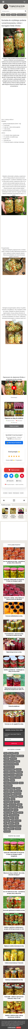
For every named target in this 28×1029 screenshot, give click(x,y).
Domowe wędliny (8, 810)
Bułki (11, 791)
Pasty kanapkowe (8, 801)
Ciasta (16, 753)
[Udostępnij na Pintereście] (22, 476)
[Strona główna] (14, 500)
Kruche (16, 810)
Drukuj (19, 480)
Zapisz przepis (15, 470)
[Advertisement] (14, 103)
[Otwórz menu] (3, 2)
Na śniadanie (14, 796)
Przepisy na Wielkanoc (9, 788)
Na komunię (7, 831)
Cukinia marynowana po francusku (14, 963)
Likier (5, 823)
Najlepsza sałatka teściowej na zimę (14, 946)
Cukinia (3, 14)
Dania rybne (7, 820)
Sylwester (18, 828)
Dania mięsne (20, 756)
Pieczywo (6, 780)
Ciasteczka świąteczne (15, 826)
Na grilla (8, 14)
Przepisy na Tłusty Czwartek (10, 783)
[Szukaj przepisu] (25, 11)
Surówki (21, 493)
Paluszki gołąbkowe (14, 706)
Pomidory (14, 14)
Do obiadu (5, 493)
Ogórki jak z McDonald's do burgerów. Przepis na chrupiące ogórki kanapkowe (14, 580)
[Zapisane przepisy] (24, 1)
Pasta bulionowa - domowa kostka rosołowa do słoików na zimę (14, 634)
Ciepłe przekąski (8, 785)
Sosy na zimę (12, 804)
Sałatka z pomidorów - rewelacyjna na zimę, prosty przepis (14, 670)
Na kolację (12, 772)
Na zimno (18, 769)
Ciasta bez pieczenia (9, 766)
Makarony (11, 823)
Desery (18, 788)
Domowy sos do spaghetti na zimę (14, 724)
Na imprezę (13, 758)
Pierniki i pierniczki (13, 807)
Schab (5, 804)
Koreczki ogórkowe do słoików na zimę (14, 910)
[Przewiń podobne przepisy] (26, 513)
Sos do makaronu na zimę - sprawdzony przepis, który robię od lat (14, 562)
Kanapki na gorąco (16, 820)
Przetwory (6, 756)
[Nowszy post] (4, 500)
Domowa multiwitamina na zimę (14, 616)
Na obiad (11, 753)
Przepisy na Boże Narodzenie (11, 764)
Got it (18, 1027)
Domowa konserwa (13, 815)
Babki (21, 807)
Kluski (5, 828)
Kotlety (12, 780)
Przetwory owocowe (9, 774)
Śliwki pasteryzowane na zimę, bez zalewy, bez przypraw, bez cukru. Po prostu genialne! (14, 688)
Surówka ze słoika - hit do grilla (5, 516)
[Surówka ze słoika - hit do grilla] (5, 511)
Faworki (6, 826)
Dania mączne (17, 793)
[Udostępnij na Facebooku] (6, 476)
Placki (12, 818)
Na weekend (19, 774)
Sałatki (17, 761)
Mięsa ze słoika (7, 812)
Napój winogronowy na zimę (14, 652)
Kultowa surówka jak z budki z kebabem (13, 516)
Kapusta (10, 493)
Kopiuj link (11, 480)
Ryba (17, 818)
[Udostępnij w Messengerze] (11, 476)
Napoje (21, 783)
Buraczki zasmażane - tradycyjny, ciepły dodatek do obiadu (21, 516)
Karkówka (6, 818)
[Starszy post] (24, 500)
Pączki (20, 796)
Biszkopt (20, 804)
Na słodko (6, 796)
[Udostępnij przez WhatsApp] (17, 476)
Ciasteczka (6, 799)
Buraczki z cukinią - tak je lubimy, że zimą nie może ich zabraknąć (14, 598)
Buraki (5, 807)
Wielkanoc (11, 828)
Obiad (5, 753)
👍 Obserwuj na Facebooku (14, 442)
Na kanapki (19, 772)
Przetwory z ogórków (22, 14)
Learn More (11, 1027)
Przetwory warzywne (9, 761)
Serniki (12, 799)
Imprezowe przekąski (9, 769)
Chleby (5, 815)
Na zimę (13, 756)
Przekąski (6, 758)
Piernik (16, 823)
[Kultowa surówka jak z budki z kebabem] (13, 511)
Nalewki (15, 812)
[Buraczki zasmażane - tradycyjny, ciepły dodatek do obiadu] (21, 511)
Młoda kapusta (16, 493)
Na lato (20, 812)
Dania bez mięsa (8, 793)
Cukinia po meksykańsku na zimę (14, 980)
